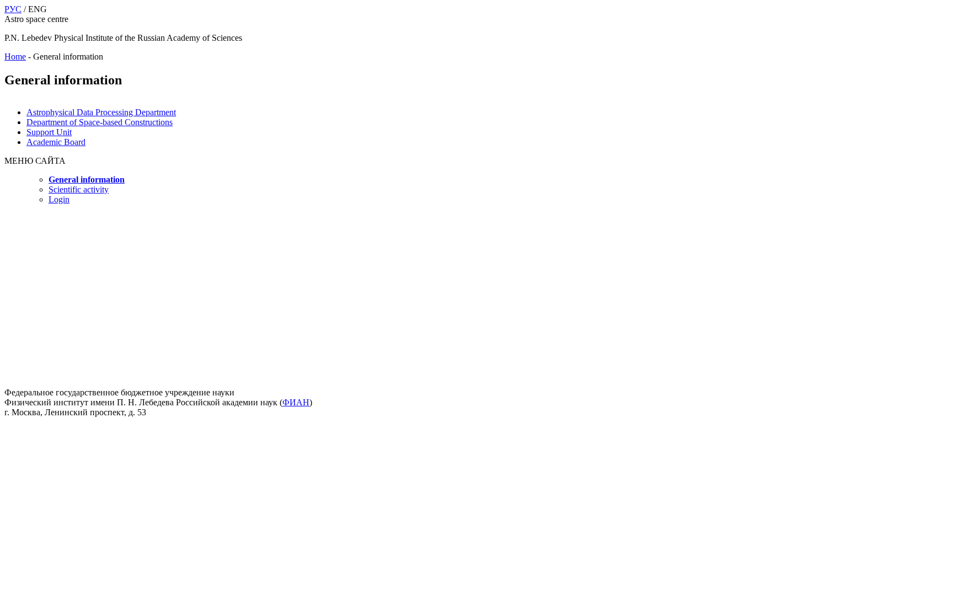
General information (87, 179)
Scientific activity (79, 189)
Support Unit (49, 132)
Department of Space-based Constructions (99, 122)
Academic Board (55, 142)
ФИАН (295, 402)
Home (15, 56)
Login (59, 199)
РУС (13, 9)
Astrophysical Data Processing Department (101, 112)
